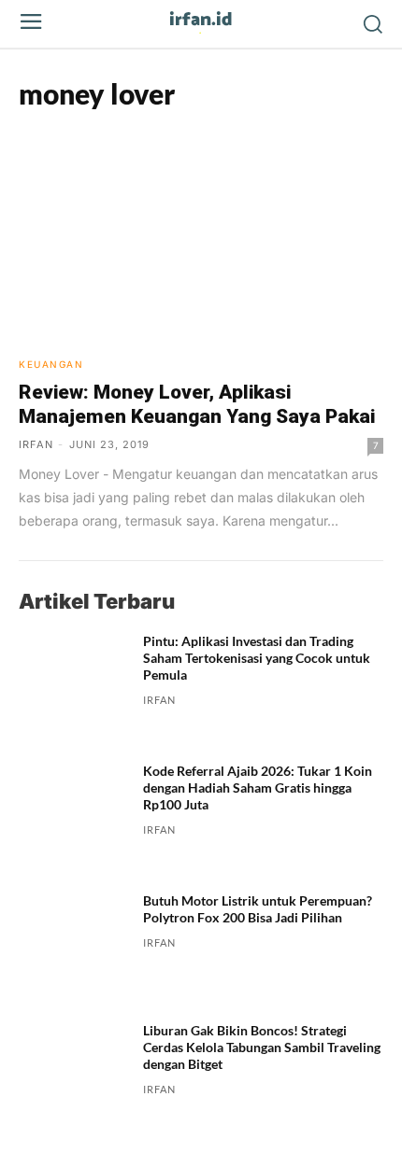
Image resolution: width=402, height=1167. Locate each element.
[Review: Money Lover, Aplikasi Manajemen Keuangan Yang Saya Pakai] (201, 235)
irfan (36, 444)
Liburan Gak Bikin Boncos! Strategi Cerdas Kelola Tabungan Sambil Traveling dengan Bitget (261, 1047)
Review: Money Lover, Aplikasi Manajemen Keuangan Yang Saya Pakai (197, 404)
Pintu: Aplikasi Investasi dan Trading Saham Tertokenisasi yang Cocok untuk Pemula (256, 657)
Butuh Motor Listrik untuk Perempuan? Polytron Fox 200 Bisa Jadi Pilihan (257, 909)
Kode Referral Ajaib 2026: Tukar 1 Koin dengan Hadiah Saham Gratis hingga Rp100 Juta (257, 787)
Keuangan (51, 364)
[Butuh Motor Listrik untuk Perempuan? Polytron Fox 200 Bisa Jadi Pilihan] (73, 947)
